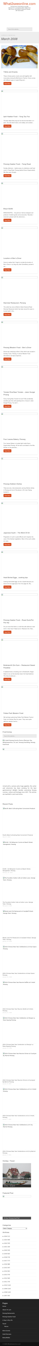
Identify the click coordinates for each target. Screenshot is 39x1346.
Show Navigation (35, 3)
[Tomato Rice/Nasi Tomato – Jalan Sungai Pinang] (19, 377)
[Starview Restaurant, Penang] (19, 287)
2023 (7, 1239)
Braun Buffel (8, 209)
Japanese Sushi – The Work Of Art (17, 533)
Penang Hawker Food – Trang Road (17, 164)
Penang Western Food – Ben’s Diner (17, 347)
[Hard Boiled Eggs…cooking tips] (19, 562)
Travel (4, 1323)
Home (4, 1306)
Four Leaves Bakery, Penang (14, 439)
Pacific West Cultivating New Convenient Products (18, 835)
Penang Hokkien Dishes (13, 484)
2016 (7, 1264)
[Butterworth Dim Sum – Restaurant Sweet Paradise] (19, 650)
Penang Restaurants (8, 1313)
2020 (7, 1250)
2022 (7, 1243)
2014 (7, 1271)
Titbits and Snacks (11, 72)
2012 (7, 1278)
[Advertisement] (20, 20)
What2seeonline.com (19, 3)
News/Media (6, 1337)
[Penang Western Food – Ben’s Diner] (19, 332)
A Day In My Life (7, 1320)
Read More (7, 83)
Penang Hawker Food (8, 1316)
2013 (7, 1274)
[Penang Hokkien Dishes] (19, 468)
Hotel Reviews (6, 1334)
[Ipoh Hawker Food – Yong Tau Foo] (19, 101)
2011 (7, 1281)
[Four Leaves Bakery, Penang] (19, 424)
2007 (7, 1295)
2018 (7, 1257)
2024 (7, 1236)
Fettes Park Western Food (13, 713)
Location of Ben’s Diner (12, 258)
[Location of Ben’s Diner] (19, 241)
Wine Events (6, 1330)
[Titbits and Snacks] (19, 56)
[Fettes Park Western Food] (19, 698)
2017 (7, 1260)
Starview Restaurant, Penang (15, 303)
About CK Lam (6, 1309)
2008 (7, 1292)
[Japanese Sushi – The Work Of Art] (19, 515)
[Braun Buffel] (19, 193)
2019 (7, 1253)
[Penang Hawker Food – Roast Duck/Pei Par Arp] (19, 605)
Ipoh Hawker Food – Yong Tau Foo (17, 116)
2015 (7, 1267)
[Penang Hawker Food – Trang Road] (19, 146)
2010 (7, 1285)
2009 (7, 1288)
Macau (6, 1326)
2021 (7, 1246)
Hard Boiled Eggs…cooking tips (16, 577)
